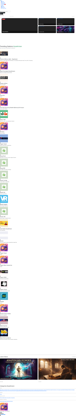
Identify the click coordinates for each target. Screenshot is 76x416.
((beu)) (1, 241)
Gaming (40, 389)
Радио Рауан (3, 253)
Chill (0, 397)
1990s (1, 394)
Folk (38, 389)
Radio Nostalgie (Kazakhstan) (7, 71)
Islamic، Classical (43, 389)
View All (73, 16)
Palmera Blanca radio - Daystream (9, 59)
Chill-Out (6, 389)
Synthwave (37, 390)
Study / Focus (7, 397)
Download (2, 15)
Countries (3, 2)
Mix (65, 389)
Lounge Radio (62, 389)
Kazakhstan (8, 401)
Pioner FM (2, 216)
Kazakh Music (48, 389)
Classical (12, 389)
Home (3, 1)
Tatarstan (42, 390)
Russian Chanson (27, 390)
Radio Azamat (3, 326)
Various (45, 390)
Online (3, 390)
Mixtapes (67, 389)
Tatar (40, 390)
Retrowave (21, 390)
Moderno (70, 389)
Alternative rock (2, 389)
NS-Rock (2, 132)
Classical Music (16, 389)
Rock (23, 390)
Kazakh (5, 401)
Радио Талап (3, 144)
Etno (33, 389)
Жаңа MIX (2, 168)
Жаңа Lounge (3, 180)
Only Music (6, 390)
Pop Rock (13, 390)
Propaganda (17, 390)
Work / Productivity (12, 397)
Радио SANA (3, 277)
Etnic (31, 389)
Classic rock (9, 389)
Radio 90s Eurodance (5, 338)
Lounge (59, 389)
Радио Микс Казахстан (6, 265)
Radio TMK (3, 119)
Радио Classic (3, 289)
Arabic (1, 401)
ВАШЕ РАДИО (3, 204)
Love (2, 397)
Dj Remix (22, 389)
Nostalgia (73, 389)
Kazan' (55, 389)
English (3, 401)
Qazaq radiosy (3, 83)
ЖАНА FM (2, 192)
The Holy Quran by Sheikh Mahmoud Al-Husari (12, 107)
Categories (3, 3)
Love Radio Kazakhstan (6, 229)
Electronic (29, 389)
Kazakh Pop (52, 389)
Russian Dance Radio (5, 313)
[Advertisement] (38, 39)
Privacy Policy (4, 8)
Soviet (35, 390)
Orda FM (2, 95)
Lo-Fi (57, 389)
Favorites (3, 7)
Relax (4, 397)
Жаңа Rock (3, 156)
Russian (11, 401)
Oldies (1, 390)
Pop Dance (10, 390)
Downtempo (25, 389)
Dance (20, 389)
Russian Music (32, 390)
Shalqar (2, 301)
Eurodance (35, 389)
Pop (8, 390)
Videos (3, 6)
